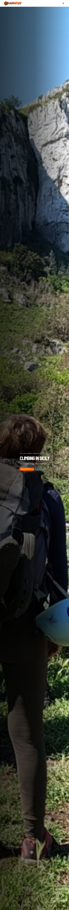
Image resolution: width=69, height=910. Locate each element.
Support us (41, 469)
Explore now (25, 469)
